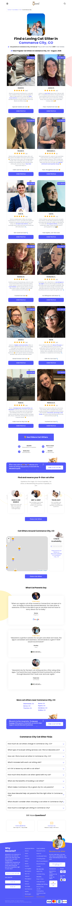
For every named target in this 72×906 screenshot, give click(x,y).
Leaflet (40, 570)
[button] (15, 571)
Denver (26, 863)
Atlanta (27, 851)
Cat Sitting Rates (41, 858)
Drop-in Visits (40, 879)
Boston (26, 856)
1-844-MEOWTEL (20, 826)
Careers (39, 866)
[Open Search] (65, 3)
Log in (13, 881)
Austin (26, 853)
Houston (27, 866)
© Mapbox (45, 570)
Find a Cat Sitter (36, 519)
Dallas (26, 861)
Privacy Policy (17, 902)
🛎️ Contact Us (53, 884)
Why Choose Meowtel (42, 861)
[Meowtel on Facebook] (61, 871)
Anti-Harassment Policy (26, 902)
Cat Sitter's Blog (41, 874)
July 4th (38, 889)
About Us (39, 853)
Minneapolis (28, 871)
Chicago (27, 858)
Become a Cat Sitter (57, 864)
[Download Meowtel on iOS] (61, 880)
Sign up (13, 886)
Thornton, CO (27, 708)
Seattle (26, 891)
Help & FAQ (39, 871)
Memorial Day (40, 886)
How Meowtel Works (42, 856)
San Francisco (28, 889)
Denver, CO (26, 706)
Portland (27, 884)
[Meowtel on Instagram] (64, 871)
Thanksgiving (40, 891)
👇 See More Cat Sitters (36, 437)
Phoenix (27, 881)
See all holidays (41, 896)
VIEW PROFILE (21, 111)
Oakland (27, 876)
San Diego (27, 886)
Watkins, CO (42, 710)
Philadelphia (28, 879)
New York (27, 873)
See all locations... (29, 896)
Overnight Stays (41, 881)
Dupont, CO (41, 706)
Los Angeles (28, 868)
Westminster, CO (28, 704)
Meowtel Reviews (41, 864)
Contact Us (52, 826)
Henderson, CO (42, 708)
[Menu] (7, 3)
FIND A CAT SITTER (54, 467)
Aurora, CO (41, 703)
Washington (28, 894)
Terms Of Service (9, 902)
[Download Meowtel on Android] (64, 880)
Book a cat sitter (12, 873)
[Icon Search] (51, 545)
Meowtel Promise (14, 468)
